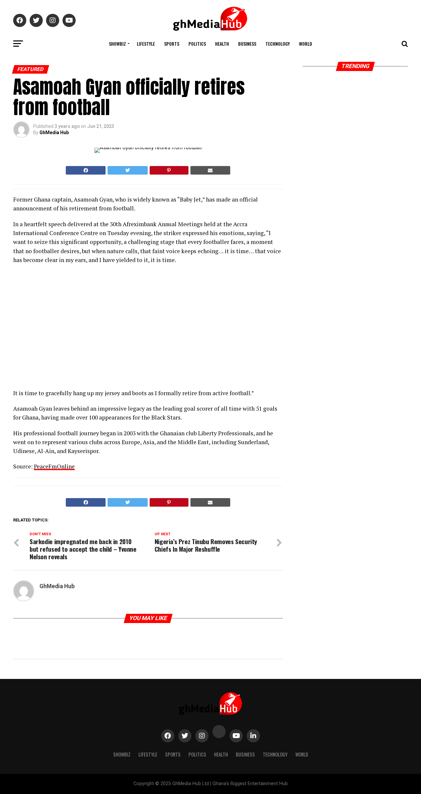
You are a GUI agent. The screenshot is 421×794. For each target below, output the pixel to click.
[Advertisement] (70, 328)
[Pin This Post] (169, 170)
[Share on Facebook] (86, 170)
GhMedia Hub (54, 132)
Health (222, 43)
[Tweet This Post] (127, 170)
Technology (277, 43)
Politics (197, 43)
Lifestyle (146, 43)
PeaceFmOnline (54, 466)
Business (247, 43)
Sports (171, 43)
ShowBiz (117, 43)
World (305, 43)
